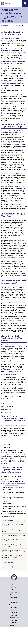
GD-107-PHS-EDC (15, 320)
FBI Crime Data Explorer (11, 484)
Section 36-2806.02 (12, 261)
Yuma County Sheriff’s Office (17, 483)
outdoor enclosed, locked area (18, 52)
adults (13, 364)
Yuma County (4, 38)
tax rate (11, 430)
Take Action (14, 587)
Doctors (14, 600)
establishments (13, 65)
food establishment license (16, 144)
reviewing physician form (14, 371)
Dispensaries (14, 595)
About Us (14, 610)
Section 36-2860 (14, 173)
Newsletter (14, 602)
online (22, 377)
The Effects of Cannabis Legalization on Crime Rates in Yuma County (13, 556)
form (9, 369)
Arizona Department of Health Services (11, 63)
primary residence (17, 96)
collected (3, 460)
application (14, 390)
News (14, 584)
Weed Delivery (14, 597)
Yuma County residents (16, 240)
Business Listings (14, 605)
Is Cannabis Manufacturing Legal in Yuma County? (14, 530)
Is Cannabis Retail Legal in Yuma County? (13, 535)
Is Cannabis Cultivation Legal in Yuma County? (12, 525)
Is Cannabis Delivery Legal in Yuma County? (12, 540)
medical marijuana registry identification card (14, 346)
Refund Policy (14, 620)
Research (14, 607)
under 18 (19, 364)
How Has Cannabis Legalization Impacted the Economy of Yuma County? (13, 551)
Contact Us (14, 612)
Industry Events (14, 592)
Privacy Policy (14, 615)
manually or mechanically (18, 190)
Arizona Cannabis (5, 25)
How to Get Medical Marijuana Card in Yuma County (13, 545)
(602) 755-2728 (17, 3)
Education (14, 590)
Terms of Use (14, 617)
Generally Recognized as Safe (16, 164)
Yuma (4, 567)
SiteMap (14, 622)
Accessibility (14, 625)
